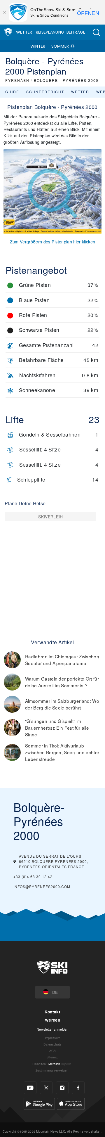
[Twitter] (46, 1087)
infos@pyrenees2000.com (41, 886)
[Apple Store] (71, 1103)
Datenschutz (52, 1044)
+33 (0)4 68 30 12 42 (32, 876)
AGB (52, 1050)
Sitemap (52, 1057)
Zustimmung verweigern (52, 1070)
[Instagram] (62, 1087)
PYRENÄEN (17, 80)
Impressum (52, 1038)
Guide (12, 91)
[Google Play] (39, 1103)
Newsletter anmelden (52, 1029)
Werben (52, 1020)
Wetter (24, 32)
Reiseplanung (50, 32)
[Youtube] (30, 1087)
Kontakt (52, 1012)
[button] (96, 32)
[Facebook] (78, 1087)
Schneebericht (45, 91)
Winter (38, 46)
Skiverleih (50, 517)
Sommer (60, 46)
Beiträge (75, 32)
